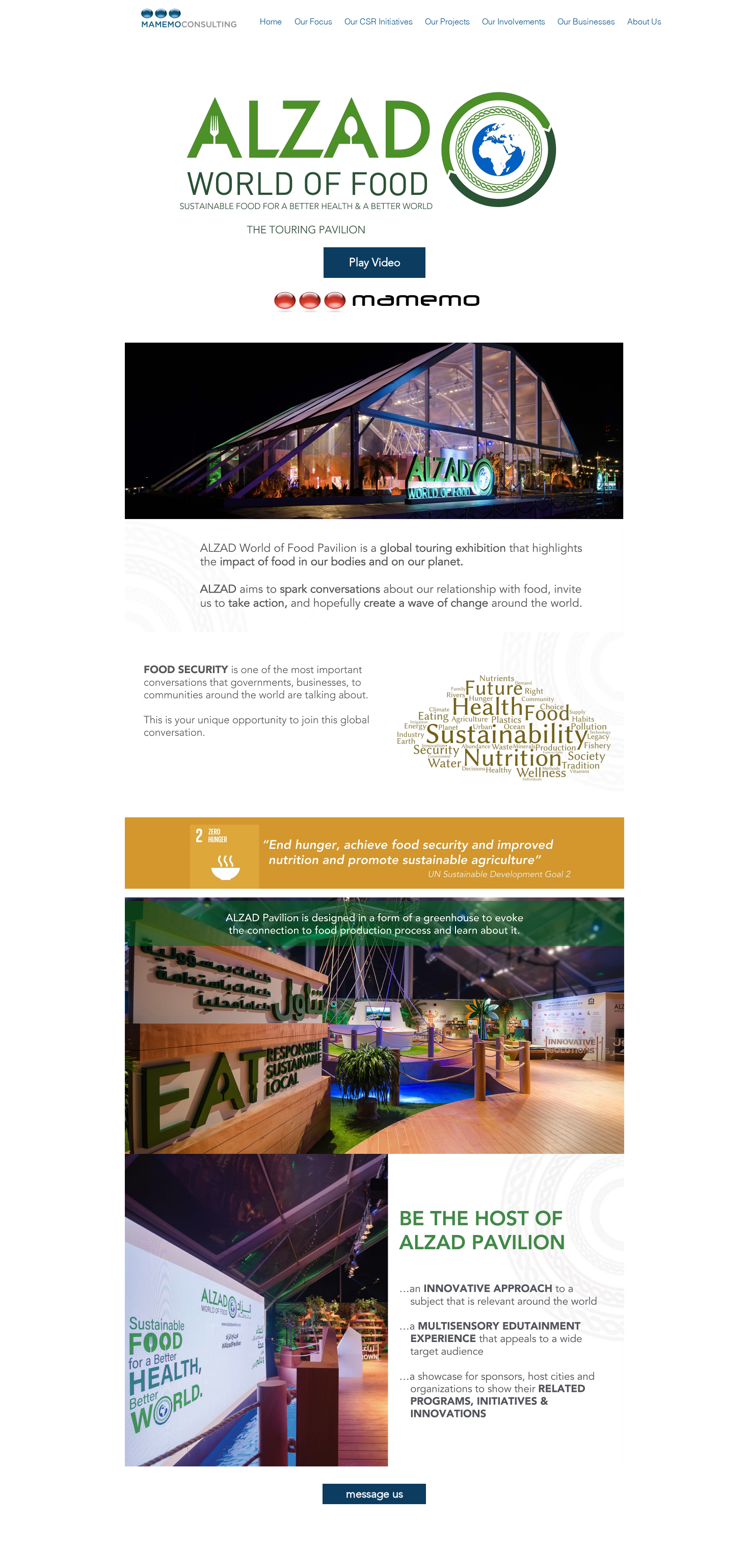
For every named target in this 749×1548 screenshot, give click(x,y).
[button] (374, 262)
